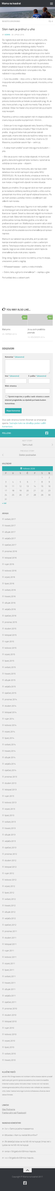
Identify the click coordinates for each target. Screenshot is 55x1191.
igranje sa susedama (25, 1080)
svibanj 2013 (10, 822)
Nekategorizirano (11, 21)
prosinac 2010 (11, 1008)
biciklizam (27, 1076)
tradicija (13, 1091)
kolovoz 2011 (10, 957)
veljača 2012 (10, 918)
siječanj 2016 (10, 615)
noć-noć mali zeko (43, 1084)
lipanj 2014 (9, 738)
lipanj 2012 (9, 892)
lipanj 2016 (9, 583)
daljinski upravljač (46, 1076)
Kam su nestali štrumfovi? (26, 1135)
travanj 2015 (10, 673)
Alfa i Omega (11, 1076)
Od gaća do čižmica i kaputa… (24, 1151)
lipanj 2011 (9, 970)
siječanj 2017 (10, 545)
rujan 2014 (9, 719)
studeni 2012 (10, 860)
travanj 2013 (10, 828)
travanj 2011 (10, 983)
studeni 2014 (10, 706)
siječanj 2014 (10, 770)
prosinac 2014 (11, 699)
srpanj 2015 (10, 654)
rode (32, 1087)
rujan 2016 (9, 564)
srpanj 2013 (10, 809)
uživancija (42, 1091)
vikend (48, 1091)
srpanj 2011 (10, 963)
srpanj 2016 (10, 577)
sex (42, 1087)
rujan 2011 (9, 950)
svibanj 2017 (10, 519)
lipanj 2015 (9, 661)
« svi (4, 503)
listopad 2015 (10, 635)
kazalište (46, 1080)
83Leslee (9, 1135)
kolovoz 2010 (10, 1034)
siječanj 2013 (10, 847)
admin (7, 35)
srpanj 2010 (10, 1041)
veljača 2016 (10, 609)
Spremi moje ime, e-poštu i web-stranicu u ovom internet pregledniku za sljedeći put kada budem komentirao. (27, 400)
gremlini (15, 1080)
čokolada (10, 1095)
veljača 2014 (10, 764)
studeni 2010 (10, 1015)
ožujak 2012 (10, 912)
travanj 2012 (10, 905)
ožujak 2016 (10, 603)
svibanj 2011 (10, 976)
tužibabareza (34, 1091)
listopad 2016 (10, 558)
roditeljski (37, 1087)
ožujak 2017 (10, 532)
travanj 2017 (10, 525)
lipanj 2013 (9, 815)
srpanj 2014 (10, 731)
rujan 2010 (9, 1028)
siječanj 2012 (10, 925)
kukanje (11, 1084)
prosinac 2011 (11, 931)
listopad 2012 (10, 867)
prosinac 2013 (11, 776)
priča (21, 1087)
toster (8, 1091)
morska (33, 1084)
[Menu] (51, 3)
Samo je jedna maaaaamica (21, 1128)
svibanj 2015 (10, 667)
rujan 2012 (9, 873)
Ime (12, 376)
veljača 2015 (10, 686)
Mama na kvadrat (11, 3)
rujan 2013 (9, 796)
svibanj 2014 (10, 744)
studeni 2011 (10, 937)
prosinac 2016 (11, 551)
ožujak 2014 (10, 757)
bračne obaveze (36, 1076)
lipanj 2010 (9, 1047)
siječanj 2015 (10, 693)
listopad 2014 (10, 712)
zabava (4, 1095)
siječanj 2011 (10, 1002)
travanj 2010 (10, 1060)
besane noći (20, 1076)
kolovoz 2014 (10, 725)
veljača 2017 (10, 538)
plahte (17, 1087)
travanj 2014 (10, 751)
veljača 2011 (10, 995)
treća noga (19, 1091)
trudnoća (27, 1091)
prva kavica (26, 1087)
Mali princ (6, 329)
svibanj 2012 (10, 899)
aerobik (4, 1076)
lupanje (16, 1084)
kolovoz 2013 (10, 802)
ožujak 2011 (10, 989)
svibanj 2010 (10, 1053)
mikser (29, 1084)
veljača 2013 (10, 841)
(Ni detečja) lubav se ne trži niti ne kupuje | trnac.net (27, 1141)
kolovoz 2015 (10, 648)
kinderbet (5, 1084)
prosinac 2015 (11, 622)
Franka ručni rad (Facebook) (14, 1112)
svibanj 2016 (10, 590)
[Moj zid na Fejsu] (51, 433)
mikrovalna (22, 1084)
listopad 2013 (10, 789)
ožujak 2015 (10, 680)
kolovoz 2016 (10, 570)
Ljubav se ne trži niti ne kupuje (15, 1145)
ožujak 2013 (10, 834)
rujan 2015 (9, 641)
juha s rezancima (37, 1080)
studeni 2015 (10, 628)
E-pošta (37, 376)
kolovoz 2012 (10, 880)
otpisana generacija (8, 1087)
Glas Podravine (8, 1109)
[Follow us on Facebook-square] (46, 433)
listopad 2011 (10, 944)
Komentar (14, 357)
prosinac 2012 (11, 854)
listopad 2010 (10, 1021)
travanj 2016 (10, 596)
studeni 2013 (10, 783)
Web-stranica (10, 386)
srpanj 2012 (10, 886)
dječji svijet (5, 1080)
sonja (7, 1151)
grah (11, 1080)
